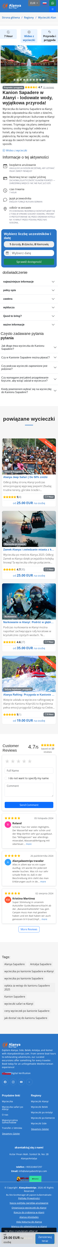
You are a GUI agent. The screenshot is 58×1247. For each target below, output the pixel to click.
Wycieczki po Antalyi (42, 1112)
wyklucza (9, 307)
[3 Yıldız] (18, 761)
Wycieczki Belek (39, 1107)
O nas (5, 1115)
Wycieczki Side (39, 1123)
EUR (33, 3)
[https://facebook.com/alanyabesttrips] (5, 1082)
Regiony (29, 17)
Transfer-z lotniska (12, 1128)
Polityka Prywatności (29, 1198)
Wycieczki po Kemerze (43, 1118)
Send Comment (29, 805)
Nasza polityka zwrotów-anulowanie (29, 1203)
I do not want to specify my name (29, 778)
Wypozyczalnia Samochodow (10, 1121)
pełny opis (9, 290)
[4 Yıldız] (24, 761)
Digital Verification (21, 1073)
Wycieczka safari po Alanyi (12, 1108)
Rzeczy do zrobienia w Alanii (29, 1212)
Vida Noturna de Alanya (29, 1221)
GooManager (19, 1194)
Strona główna (11, 17)
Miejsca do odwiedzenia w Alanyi (29, 1226)
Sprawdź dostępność (29, 262)
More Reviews (29, 929)
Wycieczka (7, 1101)
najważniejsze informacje (18, 281)
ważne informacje (13, 324)
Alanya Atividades (29, 1217)
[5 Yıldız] (29, 761)
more (29, 843)
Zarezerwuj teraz (45, 1239)
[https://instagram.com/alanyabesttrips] (13, 1082)
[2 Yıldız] (12, 761)
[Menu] (45, 3)
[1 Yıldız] (7, 761)
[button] (14, 80)
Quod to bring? (12, 316)
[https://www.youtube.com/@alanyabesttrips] (21, 1082)
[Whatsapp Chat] (52, 3)
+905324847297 (33, 1166)
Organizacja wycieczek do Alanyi (29, 1207)
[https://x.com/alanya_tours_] (29, 1082)
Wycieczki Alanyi (39, 1101)
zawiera (7, 298)
